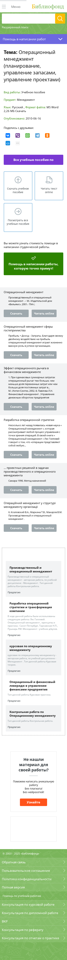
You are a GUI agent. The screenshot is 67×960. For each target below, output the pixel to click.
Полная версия (13, 887)
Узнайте (33, 802)
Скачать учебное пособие (18, 190)
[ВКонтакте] (8, 135)
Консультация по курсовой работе (28, 904)
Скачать (20, 111)
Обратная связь (14, 862)
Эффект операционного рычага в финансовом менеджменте (26, 370)
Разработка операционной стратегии (29, 420)
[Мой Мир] (8, 143)
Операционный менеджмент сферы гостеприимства (28, 328)
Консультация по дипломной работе (30, 913)
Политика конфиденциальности (27, 879)
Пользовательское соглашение (26, 870)
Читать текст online (49, 190)
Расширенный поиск (15, 27)
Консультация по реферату (22, 930)
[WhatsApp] (27, 135)
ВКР (5, 921)
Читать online (44, 313)
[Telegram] (37, 135)
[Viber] (17, 135)
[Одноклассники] (47, 135)
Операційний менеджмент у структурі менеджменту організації (30, 505)
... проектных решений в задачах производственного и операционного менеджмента (30, 471)
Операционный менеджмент (23, 292)
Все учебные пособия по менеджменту (33, 161)
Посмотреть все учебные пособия (18, 222)
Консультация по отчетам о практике (30, 938)
